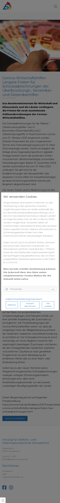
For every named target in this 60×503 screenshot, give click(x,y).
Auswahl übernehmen (30, 304)
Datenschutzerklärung (17, 299)
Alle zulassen (48, 304)
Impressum (36, 299)
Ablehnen (12, 305)
